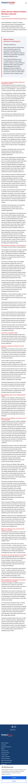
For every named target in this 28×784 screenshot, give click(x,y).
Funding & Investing (5, 752)
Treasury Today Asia (5, 756)
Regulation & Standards (6, 746)
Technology (3, 744)
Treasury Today (4, 754)
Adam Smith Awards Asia (6, 760)
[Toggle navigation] (26, 3)
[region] (14, 774)
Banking (3, 748)
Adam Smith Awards (5, 758)
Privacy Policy (8, 774)
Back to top (12, 729)
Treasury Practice (4, 750)
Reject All (14, 781)
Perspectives (3, 9)
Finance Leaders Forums (6, 762)
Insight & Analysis (4, 742)
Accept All (14, 777)
